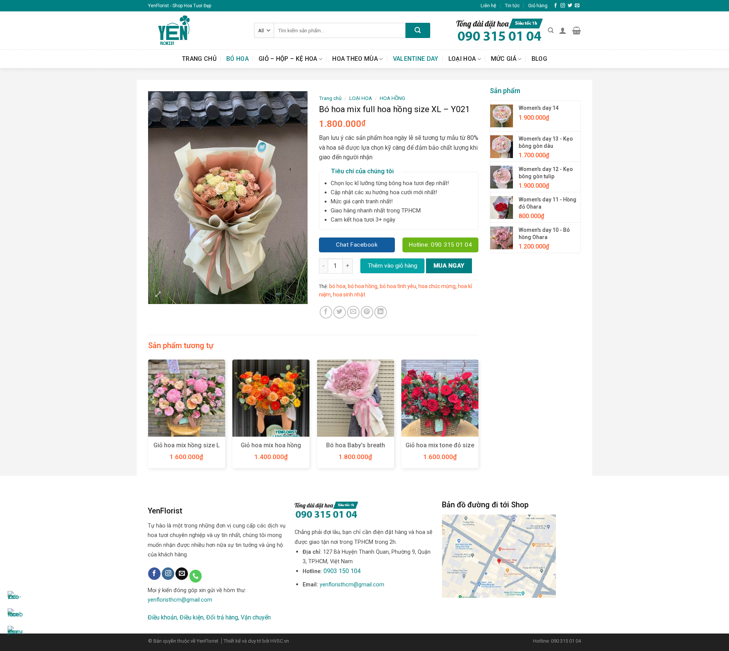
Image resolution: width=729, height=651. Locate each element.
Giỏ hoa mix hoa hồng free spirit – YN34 (271, 449)
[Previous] (148, 417)
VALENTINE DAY (416, 58)
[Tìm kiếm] (551, 30)
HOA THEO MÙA (355, 58)
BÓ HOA (237, 58)
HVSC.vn (279, 641)
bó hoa (337, 286)
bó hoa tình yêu (398, 286)
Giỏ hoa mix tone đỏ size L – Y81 (440, 449)
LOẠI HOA (462, 58)
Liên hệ (488, 5)
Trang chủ (199, 58)
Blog (539, 58)
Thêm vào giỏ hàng (392, 265)
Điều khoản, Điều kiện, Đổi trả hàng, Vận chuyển (209, 617)
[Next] (478, 417)
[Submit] (418, 30)
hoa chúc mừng (437, 286)
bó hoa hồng (362, 286)
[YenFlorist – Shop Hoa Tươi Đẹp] (195, 30)
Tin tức (512, 5)
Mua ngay (449, 265)
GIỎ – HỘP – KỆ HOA (288, 58)
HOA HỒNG (392, 98)
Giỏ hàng (538, 5)
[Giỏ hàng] (576, 30)
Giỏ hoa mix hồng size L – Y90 (186, 449)
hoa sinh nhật (349, 294)
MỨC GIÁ (503, 58)
